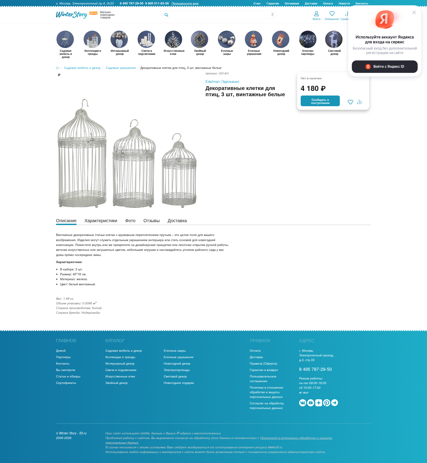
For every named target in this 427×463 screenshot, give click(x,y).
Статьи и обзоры (68, 376)
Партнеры (63, 357)
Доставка (311, 3)
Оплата (328, 3)
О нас (257, 3)
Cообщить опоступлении (320, 101)
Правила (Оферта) (263, 363)
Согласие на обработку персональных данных (267, 405)
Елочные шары (175, 350)
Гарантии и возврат (264, 369)
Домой (61, 350)
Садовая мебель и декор (123, 350)
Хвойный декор (116, 382)
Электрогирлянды (177, 369)
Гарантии (273, 3)
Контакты (62, 363)
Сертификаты (66, 382)
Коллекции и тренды (120, 357)
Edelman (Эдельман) (222, 81)
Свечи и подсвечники (120, 369)
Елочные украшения (178, 357)
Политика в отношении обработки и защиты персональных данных (266, 392)
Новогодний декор (177, 363)
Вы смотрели (65, 369)
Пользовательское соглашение (263, 378)
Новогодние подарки (179, 382)
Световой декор (175, 376)
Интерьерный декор (120, 363)
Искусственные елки (120, 376)
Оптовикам (292, 3)
